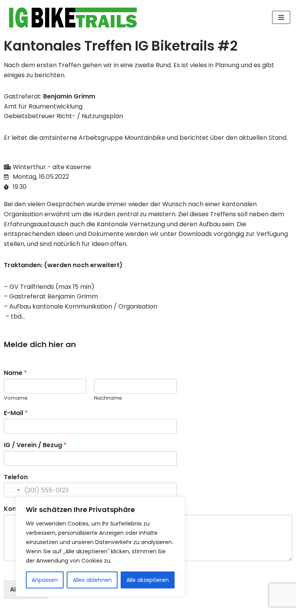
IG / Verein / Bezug (35, 445)
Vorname (16, 398)
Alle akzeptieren (147, 580)
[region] (100, 547)
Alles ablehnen (92, 580)
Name (15, 373)
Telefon (16, 477)
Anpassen (45, 580)
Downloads (196, 233)
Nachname (108, 398)
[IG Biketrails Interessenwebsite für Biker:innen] (73, 17)
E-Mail (16, 413)
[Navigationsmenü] (281, 17)
